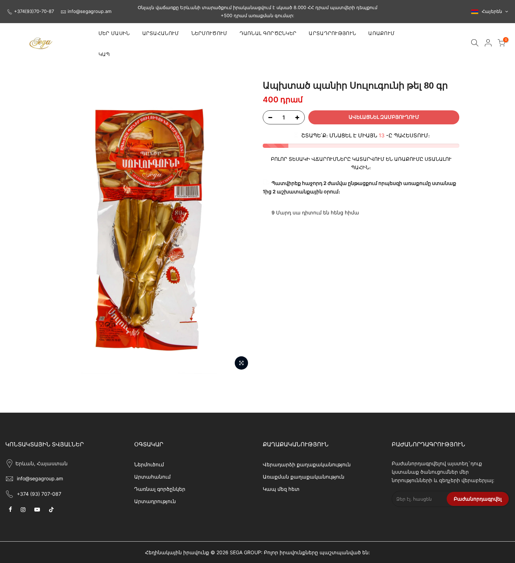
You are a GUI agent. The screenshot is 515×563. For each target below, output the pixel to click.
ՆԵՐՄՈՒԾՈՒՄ (209, 33)
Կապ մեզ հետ (281, 489)
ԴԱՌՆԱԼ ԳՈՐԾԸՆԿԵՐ (268, 33)
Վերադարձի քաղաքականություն (307, 464)
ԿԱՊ (104, 54)
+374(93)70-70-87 (34, 11)
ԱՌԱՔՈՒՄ (381, 33)
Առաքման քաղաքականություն (303, 477)
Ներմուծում (149, 464)
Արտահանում (152, 477)
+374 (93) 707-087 (39, 494)
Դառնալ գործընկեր (159, 489)
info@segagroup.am (89, 11)
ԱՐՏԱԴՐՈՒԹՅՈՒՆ (332, 33)
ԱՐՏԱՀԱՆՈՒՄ (160, 33)
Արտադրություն (155, 501)
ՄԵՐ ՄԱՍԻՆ (114, 33)
